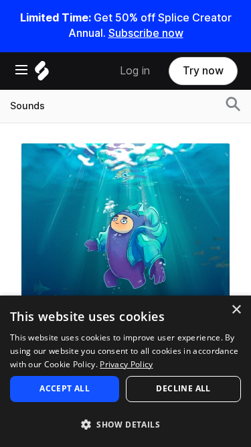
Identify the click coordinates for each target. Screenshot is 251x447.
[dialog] (125, 371)
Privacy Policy (126, 364)
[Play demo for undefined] (125, 247)
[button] (125, 424)
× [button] (236, 310)
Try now (203, 70)
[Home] (42, 74)
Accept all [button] (64, 388)
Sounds (27, 106)
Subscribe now (145, 33)
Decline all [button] (183, 388)
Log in (135, 70)
